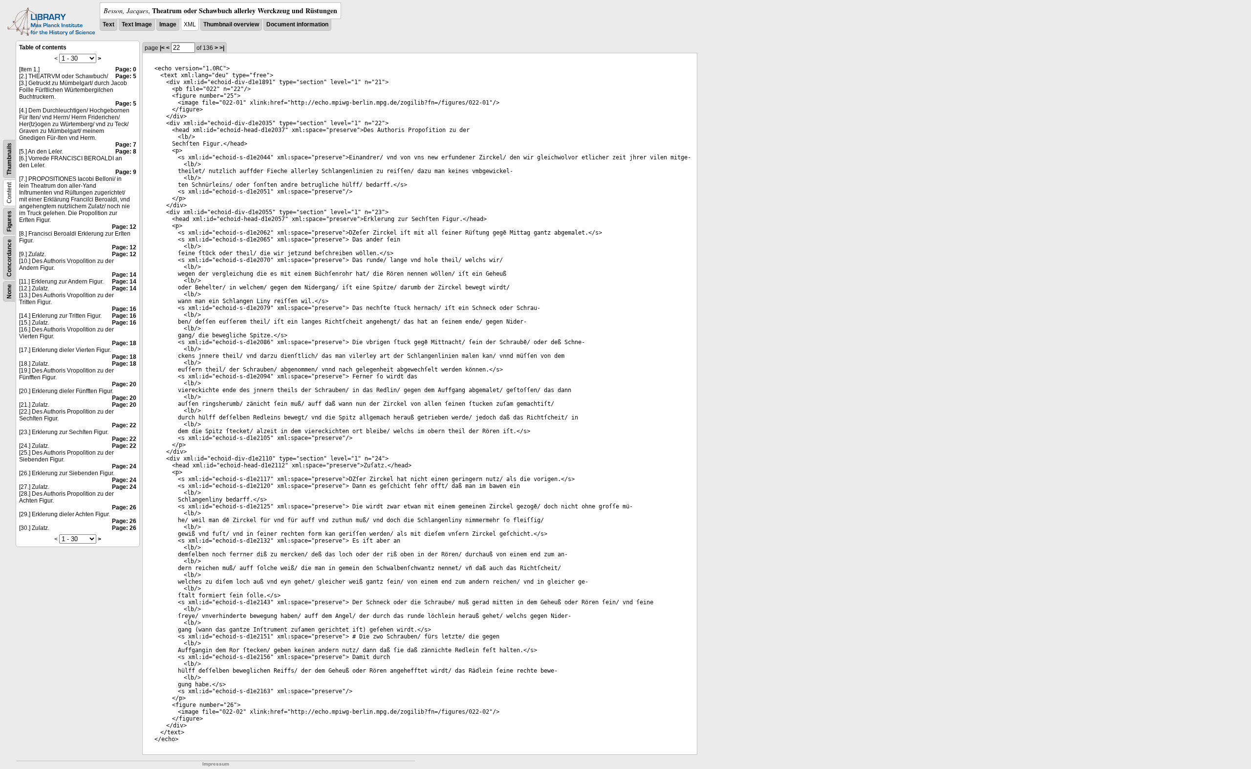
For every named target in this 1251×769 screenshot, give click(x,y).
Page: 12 (124, 226)
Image (167, 24)
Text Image (137, 24)
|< (162, 47)
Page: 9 (125, 172)
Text (108, 24)
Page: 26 (124, 507)
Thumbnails (9, 159)
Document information (297, 24)
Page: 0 (125, 69)
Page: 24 (124, 466)
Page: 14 (124, 274)
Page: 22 (124, 425)
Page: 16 (124, 309)
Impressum (215, 764)
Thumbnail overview (231, 24)
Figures (9, 221)
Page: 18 (124, 343)
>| (221, 47)
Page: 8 (125, 151)
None (9, 291)
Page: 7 (125, 144)
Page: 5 (125, 76)
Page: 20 (124, 384)
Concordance (9, 258)
